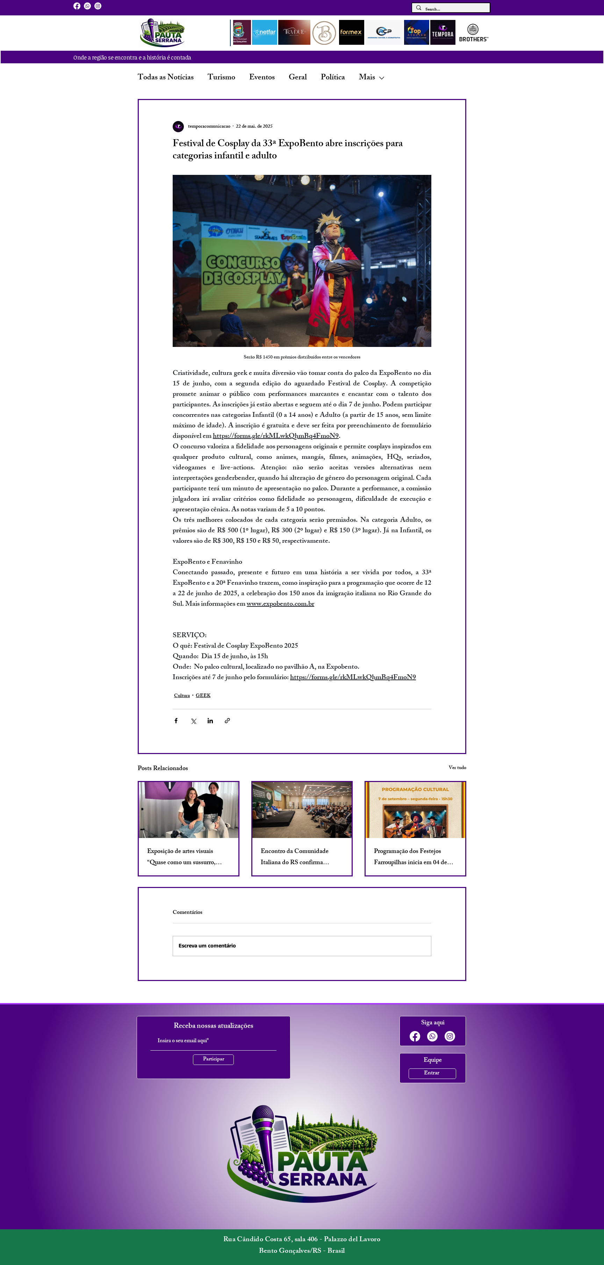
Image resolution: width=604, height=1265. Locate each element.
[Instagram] (97, 5)
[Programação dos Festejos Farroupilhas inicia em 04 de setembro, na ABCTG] (415, 810)
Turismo (221, 78)
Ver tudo (457, 769)
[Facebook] (76, 5)
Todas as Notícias (166, 78)
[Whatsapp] (87, 5)
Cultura (182, 696)
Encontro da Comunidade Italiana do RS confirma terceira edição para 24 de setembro (295, 857)
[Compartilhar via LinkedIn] (210, 720)
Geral (298, 78)
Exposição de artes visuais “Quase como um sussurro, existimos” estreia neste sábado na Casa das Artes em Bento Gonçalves (186, 857)
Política (333, 78)
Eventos (262, 78)
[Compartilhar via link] (227, 720)
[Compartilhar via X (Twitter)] (193, 720)
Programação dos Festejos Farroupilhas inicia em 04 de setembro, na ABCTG (410, 857)
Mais (367, 78)
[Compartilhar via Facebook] (176, 720)
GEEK (203, 696)
